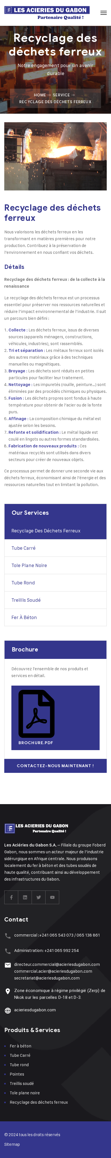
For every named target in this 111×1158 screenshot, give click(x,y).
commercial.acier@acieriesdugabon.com (53, 971)
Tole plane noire (29, 565)
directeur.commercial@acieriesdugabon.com (57, 964)
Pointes (17, 1074)
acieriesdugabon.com (35, 1009)
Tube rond (23, 583)
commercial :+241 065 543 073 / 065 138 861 (57, 935)
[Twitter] (39, 897)
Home (40, 95)
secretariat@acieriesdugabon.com (47, 978)
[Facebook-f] (11, 897)
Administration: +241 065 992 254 (46, 950)
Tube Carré (23, 548)
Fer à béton (24, 617)
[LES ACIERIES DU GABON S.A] (47, 12)
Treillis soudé (26, 600)
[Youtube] (52, 897)
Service (61, 95)
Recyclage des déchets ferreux (46, 531)
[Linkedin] (25, 897)
